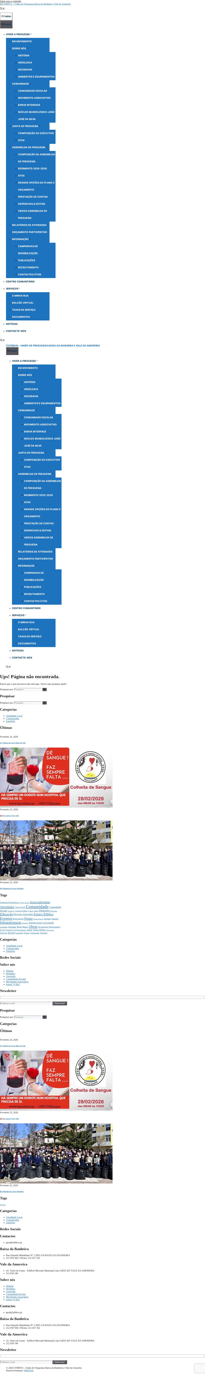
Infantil (54, 919)
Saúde (29, 930)
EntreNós (10, 721)
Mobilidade (12, 927)
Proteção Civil (11, 930)
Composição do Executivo (36, 133)
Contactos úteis (29, 274)
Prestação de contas (33, 196)
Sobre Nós (19, 48)
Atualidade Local (14, 716)
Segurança (50, 930)
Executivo (18, 918)
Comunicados (12, 718)
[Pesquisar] (44, 689)
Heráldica (25, 62)
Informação (20, 239)
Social (11, 932)
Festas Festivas (38, 919)
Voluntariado (34, 933)
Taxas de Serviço (24, 309)
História (23, 55)
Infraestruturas (10, 922)
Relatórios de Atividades (29, 225)
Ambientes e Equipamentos (36, 76)
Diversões (53, 911)
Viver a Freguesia (18, 34)
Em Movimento (22, 41)
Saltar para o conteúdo (10, 1)
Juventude (48, 922)
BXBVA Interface (29, 104)
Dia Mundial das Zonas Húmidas (12, 888)
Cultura (30, 911)
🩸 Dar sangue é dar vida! (9, 815)
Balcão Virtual (22, 302)
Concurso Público (21, 911)
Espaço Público (43, 914)
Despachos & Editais (31, 203)
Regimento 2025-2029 (32, 168)
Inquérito (25, 923)
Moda (19, 927)
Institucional (35, 922)
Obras (33, 926)
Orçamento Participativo (29, 232)
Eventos (6, 918)
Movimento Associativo (34, 97)
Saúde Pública (39, 930)
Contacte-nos (16, 330)
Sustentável (19, 933)
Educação (6, 914)
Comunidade (20, 83)
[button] (2, 8)
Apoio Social (24, 902)
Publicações (26, 260)
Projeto (2, 930)
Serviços (12, 288)
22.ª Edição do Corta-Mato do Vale (13, 743)
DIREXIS (28, 1370)
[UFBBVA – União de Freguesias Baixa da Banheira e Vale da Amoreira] (53, 345)
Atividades (7, 907)
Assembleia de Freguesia (28, 147)
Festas (28, 918)
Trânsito (27, 933)
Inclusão (47, 919)
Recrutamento (28, 267)
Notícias (12, 323)
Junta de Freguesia (25, 126)
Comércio (11, 911)
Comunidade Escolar (32, 90)
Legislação (4, 927)
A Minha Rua (20, 295)
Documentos (21, 316)
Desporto (44, 910)
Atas (21, 140)
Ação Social (20, 907)
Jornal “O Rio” (13, 984)
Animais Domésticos (9, 902)
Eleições (18, 914)
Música (25, 927)
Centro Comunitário (20, 281)
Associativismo (40, 902)
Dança (36, 911)
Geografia (25, 69)
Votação (43, 933)
